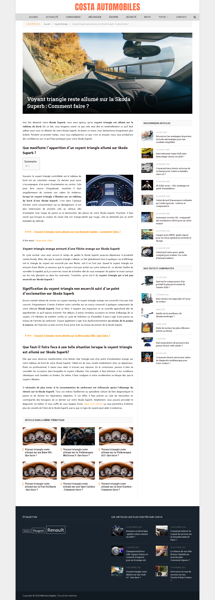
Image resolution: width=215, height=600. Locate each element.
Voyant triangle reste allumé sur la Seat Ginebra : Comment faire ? (116, 486)
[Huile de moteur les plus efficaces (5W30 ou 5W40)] (147, 327)
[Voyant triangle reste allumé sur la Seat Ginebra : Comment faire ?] (116, 471)
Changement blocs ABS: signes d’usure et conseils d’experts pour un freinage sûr (137, 555)
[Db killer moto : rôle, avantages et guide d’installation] (147, 185)
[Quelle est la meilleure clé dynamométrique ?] (147, 313)
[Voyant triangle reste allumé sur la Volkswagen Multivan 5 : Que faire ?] (78, 436)
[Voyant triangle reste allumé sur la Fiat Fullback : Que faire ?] (40, 471)
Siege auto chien (44, 240)
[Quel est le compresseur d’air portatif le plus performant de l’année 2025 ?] (147, 281)
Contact (181, 17)
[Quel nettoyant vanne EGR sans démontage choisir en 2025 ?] (147, 153)
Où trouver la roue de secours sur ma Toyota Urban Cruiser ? (181, 576)
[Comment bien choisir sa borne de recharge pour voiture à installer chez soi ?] (147, 168)
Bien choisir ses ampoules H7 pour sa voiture (173, 300)
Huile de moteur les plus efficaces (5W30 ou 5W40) (173, 329)
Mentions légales (48, 595)
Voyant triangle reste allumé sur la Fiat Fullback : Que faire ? (40, 486)
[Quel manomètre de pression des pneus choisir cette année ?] (147, 342)
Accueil (33, 17)
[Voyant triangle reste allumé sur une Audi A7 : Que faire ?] (117, 571)
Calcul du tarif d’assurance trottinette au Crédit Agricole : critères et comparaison (174, 203)
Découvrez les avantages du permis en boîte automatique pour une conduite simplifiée (173, 139)
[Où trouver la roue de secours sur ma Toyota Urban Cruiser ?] (162, 571)
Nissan (27, 531)
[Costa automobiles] (107, 6)
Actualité (52, 17)
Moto (147, 17)
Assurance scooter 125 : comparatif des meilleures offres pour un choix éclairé (173, 220)
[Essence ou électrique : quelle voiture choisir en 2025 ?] (117, 531)
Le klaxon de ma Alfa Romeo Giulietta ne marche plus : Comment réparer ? (181, 555)
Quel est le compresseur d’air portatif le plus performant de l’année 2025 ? (170, 284)
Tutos (162, 17)
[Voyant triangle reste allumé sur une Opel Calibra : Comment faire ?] (78, 471)
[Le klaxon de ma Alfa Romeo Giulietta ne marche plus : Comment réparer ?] (162, 551)
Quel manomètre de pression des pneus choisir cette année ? (172, 344)
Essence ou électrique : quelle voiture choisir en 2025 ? (137, 534)
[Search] (194, 16)
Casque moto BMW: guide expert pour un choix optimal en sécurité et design (173, 238)
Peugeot (38, 530)
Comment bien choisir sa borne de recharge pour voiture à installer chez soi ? (173, 171)
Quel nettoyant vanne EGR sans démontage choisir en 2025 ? (171, 155)
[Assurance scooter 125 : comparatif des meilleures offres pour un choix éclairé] (147, 217)
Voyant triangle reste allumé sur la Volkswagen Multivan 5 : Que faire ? (78, 452)
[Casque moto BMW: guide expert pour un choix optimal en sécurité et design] (147, 234)
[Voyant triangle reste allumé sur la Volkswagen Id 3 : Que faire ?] (116, 436)
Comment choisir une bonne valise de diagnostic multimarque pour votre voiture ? (173, 360)
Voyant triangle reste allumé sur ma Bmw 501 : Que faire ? (39, 452)
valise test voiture (93, 403)
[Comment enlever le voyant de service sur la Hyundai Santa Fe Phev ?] (162, 531)
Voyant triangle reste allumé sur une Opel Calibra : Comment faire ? (79, 486)
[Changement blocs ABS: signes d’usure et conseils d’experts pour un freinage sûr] (117, 551)
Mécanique (94, 17)
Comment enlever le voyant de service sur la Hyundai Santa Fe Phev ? (181, 535)
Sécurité (131, 17)
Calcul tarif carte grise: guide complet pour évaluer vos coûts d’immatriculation (171, 255)
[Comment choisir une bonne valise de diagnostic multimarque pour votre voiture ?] (147, 357)
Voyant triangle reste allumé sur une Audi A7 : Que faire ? (136, 574)
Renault (56, 529)
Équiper (113, 17)
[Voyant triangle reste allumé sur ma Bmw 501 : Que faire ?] (40, 436)
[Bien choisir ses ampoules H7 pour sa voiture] (147, 298)
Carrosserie (73, 17)
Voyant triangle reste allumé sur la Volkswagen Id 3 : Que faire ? (116, 452)
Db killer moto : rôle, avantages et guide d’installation (172, 187)
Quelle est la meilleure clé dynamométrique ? (169, 315)
